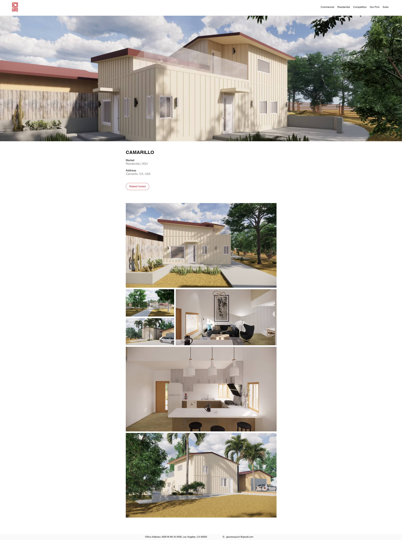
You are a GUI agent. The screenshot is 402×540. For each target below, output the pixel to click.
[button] (374, 7)
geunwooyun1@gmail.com (239, 536)
